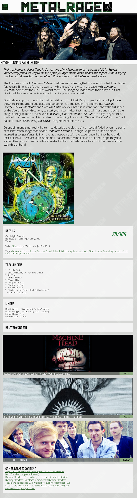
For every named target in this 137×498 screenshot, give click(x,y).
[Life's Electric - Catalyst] (68, 441)
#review (41, 251)
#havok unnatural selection (23, 251)
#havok (48, 251)
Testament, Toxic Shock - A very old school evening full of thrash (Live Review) (37, 484)
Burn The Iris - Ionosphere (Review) (22, 474)
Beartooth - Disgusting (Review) (20, 488)
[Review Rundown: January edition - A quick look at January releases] (68, 355)
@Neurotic (17, 246)
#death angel (67, 251)
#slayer (118, 251)
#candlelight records (20, 253)
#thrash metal (95, 251)
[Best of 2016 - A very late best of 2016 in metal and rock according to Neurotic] (68, 398)
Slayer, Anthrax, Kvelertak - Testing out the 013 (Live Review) (34, 471)
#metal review (81, 251)
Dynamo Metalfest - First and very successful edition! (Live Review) (36, 477)
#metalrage (108, 251)
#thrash (56, 251)
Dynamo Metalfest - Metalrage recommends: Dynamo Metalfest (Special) (35, 481)
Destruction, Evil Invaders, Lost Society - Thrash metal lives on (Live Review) (37, 487)
